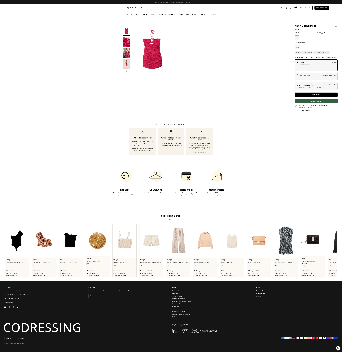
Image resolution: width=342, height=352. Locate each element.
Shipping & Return (309, 57)
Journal (174, 317)
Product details (299, 57)
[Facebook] (6, 307)
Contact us (175, 306)
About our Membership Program (182, 301)
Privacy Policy (260, 293)
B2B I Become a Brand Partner (181, 309)
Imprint (258, 296)
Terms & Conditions (262, 291)
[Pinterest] (15, 307)
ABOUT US (175, 287)
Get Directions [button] (9, 302)
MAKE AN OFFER (323, 101)
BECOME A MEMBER (322, 8)
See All (171, 219)
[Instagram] (11, 307)
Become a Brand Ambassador (181, 314)
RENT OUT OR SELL (306, 8)
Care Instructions (321, 57)
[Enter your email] (168, 296)
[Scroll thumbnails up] (126, 23)
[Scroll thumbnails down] (126, 71)
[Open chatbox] (338, 348)
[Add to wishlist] (336, 26)
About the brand (331, 57)
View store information (305, 110)
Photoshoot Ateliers (178, 298)
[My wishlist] (286, 8)
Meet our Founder (177, 291)
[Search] (290, 8)
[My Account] (278, 8)
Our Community (177, 296)
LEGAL (258, 287)
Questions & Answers (179, 304)
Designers (175, 293)
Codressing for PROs (178, 311)
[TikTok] (19, 307)
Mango (297, 23)
